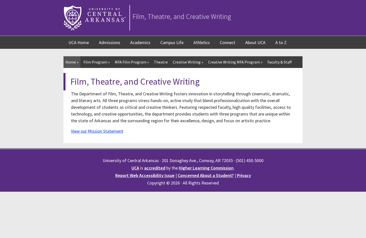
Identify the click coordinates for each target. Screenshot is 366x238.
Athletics (201, 42)
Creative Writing (188, 62)
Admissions (109, 42)
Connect (227, 42)
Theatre (161, 62)
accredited (154, 168)
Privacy (244, 175)
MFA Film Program (132, 62)
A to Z (281, 42)
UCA (135, 168)
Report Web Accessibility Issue (145, 175)
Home (71, 62)
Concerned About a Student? (206, 175)
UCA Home (78, 42)
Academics (140, 42)
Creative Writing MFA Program (235, 62)
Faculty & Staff (279, 62)
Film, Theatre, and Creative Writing (181, 16)
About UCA (255, 42)
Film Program (96, 62)
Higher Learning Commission (206, 168)
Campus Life (171, 42)
